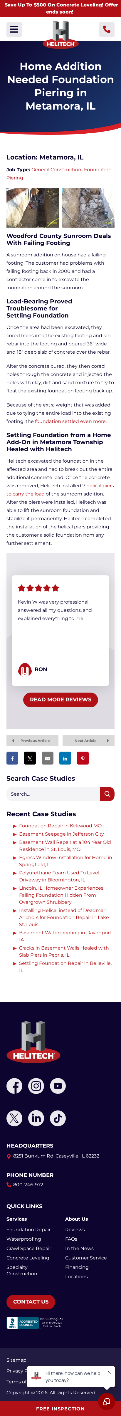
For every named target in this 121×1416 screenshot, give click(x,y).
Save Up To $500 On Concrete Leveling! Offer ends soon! (61, 8)
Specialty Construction (21, 1270)
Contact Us (30, 1302)
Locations (76, 1276)
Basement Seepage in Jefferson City (61, 834)
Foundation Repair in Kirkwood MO (60, 826)
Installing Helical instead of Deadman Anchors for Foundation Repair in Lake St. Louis (64, 917)
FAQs (71, 1239)
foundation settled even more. (71, 421)
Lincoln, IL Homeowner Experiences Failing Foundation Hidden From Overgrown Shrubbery (61, 895)
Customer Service (86, 1258)
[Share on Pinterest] (83, 758)
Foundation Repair (28, 1229)
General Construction (56, 169)
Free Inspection (60, 1409)
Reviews (75, 1229)
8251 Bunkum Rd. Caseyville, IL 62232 (56, 1156)
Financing (77, 1267)
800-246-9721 (29, 1184)
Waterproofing (23, 1239)
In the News (79, 1248)
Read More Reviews (60, 699)
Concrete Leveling (27, 1258)
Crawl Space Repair (28, 1248)
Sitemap (16, 1360)
